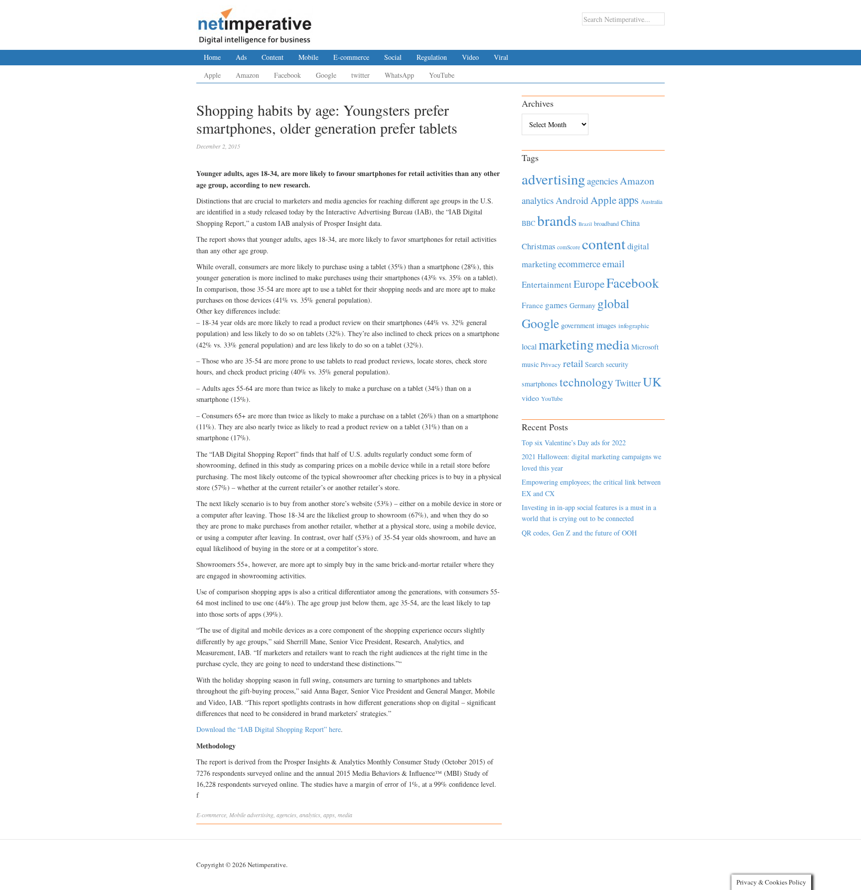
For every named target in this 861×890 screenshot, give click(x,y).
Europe (589, 284)
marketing (566, 344)
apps (329, 815)
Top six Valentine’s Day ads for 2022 (574, 442)
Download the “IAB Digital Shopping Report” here (268, 729)
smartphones (540, 383)
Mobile (308, 57)
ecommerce (579, 263)
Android (572, 200)
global (613, 303)
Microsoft (645, 347)
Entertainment (547, 284)
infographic (633, 325)
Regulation (432, 57)
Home (212, 57)
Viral (501, 57)
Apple (212, 75)
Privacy (551, 364)
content (603, 243)
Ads (241, 57)
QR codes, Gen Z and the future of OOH (579, 532)
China (630, 222)
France (532, 305)
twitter (360, 75)
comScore (568, 247)
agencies (286, 815)
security (617, 364)
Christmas (538, 246)
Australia (651, 201)
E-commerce (351, 57)
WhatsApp (399, 75)
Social (393, 57)
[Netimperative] (254, 22)
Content (273, 57)
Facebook (287, 75)
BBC (528, 223)
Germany (582, 305)
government (577, 325)
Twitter (628, 383)
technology (586, 382)
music (530, 364)
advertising (260, 815)
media (345, 815)
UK (652, 381)
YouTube (441, 75)
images (606, 325)
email (613, 263)
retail (573, 363)
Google (326, 75)
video (530, 398)
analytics (309, 815)
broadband (606, 223)
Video (470, 57)
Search (594, 364)
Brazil (585, 223)
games (556, 305)
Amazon (247, 75)
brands (556, 220)
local (529, 346)
